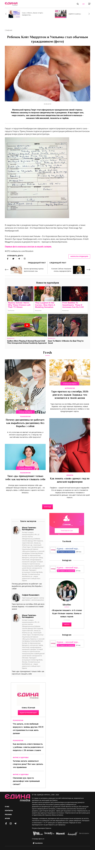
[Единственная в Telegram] (15, 823)
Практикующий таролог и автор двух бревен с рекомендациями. (33, 599)
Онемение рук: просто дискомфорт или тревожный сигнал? (26, 781)
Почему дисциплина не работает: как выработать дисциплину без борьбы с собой (25, 423)
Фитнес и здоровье (20, 758)
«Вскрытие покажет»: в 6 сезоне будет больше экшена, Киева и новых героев (67, 613)
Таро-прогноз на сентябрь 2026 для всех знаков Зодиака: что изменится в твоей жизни (69, 395)
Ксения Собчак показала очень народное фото (61, 270)
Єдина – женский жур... (68, 548)
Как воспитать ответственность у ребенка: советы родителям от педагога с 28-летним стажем (28, 747)
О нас (7, 807)
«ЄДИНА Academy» (74, 14)
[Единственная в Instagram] (11, 823)
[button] (78, 4)
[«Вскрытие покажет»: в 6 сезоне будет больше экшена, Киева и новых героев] (66, 590)
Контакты (9, 811)
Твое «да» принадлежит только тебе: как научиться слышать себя (25, 478)
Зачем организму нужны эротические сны (34, 270)
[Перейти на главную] (11, 4)
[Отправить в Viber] (24, 259)
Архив (7, 818)
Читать (67, 624)
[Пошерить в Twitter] (13, 259)
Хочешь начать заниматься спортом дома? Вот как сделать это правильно (28, 764)
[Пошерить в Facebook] (8, 259)
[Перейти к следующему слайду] (89, 14)
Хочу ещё (47, 507)
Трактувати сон (67, 531)
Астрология (70, 388)
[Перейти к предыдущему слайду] (6, 14)
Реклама (8, 814)
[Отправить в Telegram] (19, 259)
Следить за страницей (66, 552)
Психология (25, 417)
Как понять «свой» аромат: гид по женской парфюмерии (69, 480)
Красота (69, 475)
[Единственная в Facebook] (6, 823)
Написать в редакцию (79, 256)
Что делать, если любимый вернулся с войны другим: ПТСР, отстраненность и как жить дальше (28, 728)
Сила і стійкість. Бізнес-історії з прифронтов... (32, 14)
